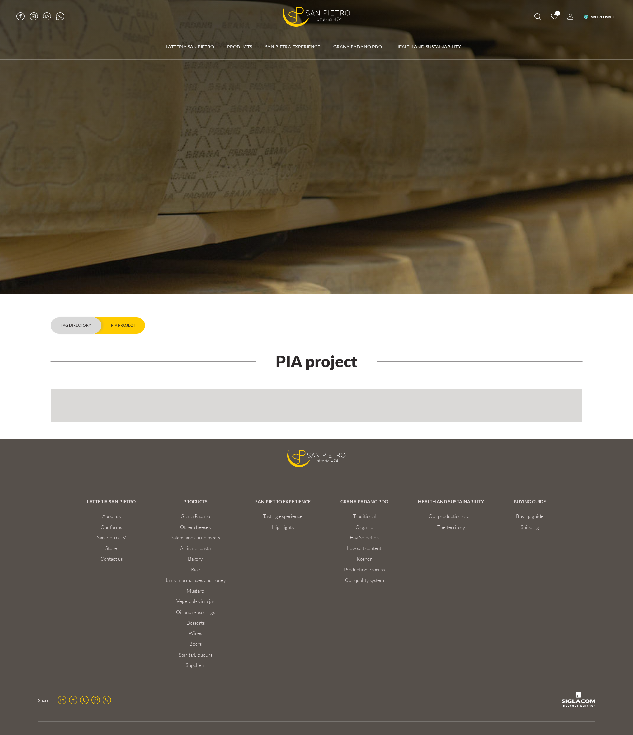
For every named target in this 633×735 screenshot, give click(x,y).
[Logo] (316, 17)
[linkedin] (62, 700)
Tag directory (76, 325)
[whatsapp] (107, 700)
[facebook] (73, 700)
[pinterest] (95, 700)
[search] (537, 18)
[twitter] (84, 700)
